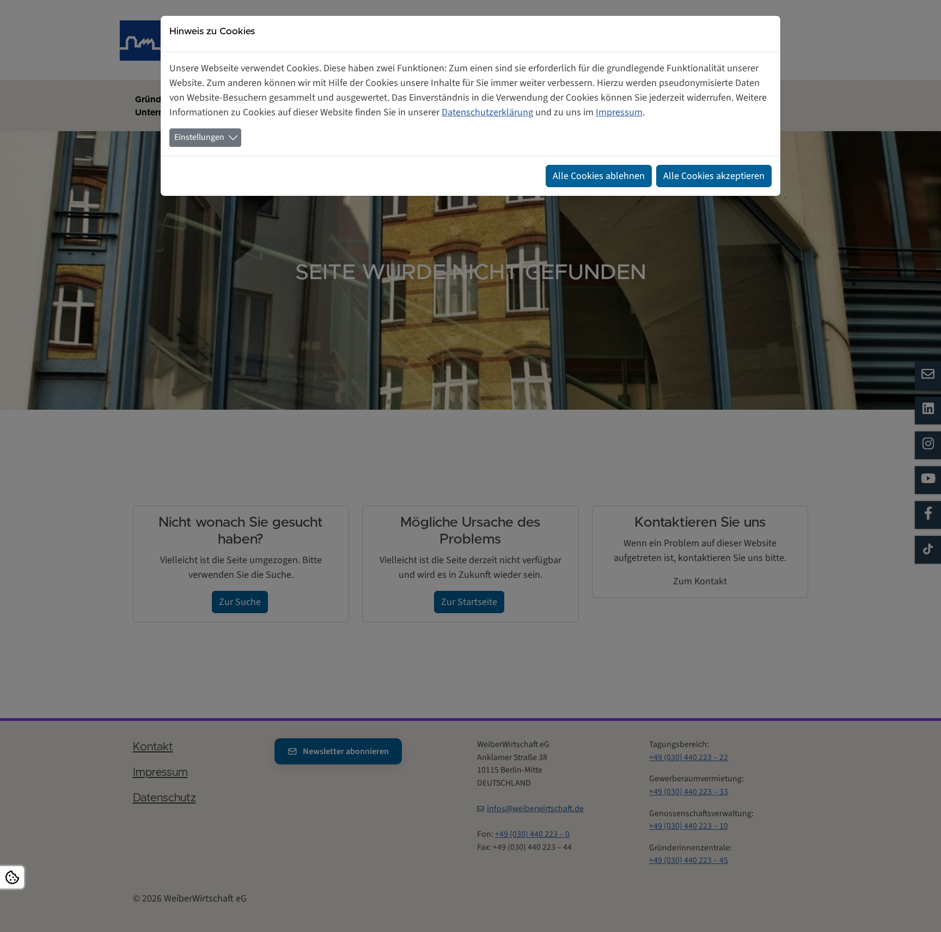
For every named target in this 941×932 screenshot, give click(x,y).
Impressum (619, 112)
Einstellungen (199, 137)
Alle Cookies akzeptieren (714, 176)
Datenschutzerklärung (487, 112)
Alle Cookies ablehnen (599, 176)
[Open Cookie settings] (12, 877)
